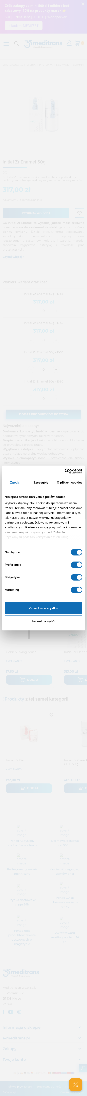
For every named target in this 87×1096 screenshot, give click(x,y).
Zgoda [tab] (14, 482)
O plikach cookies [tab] (69, 482)
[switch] (76, 565)
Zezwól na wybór (44, 621)
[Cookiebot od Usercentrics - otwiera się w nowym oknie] (64, 471)
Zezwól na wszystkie (43, 608)
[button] (75, 1084)
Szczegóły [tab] (40, 482)
